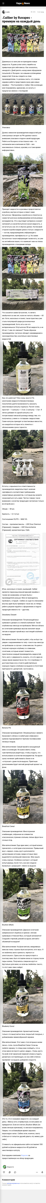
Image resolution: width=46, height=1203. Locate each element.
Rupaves (24, 1155)
